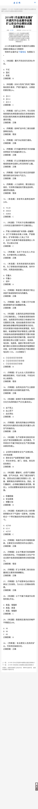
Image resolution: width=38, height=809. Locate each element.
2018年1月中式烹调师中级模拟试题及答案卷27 (21, 662)
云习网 (11, 30)
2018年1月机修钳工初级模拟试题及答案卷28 (21, 665)
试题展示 (4, 9)
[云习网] (16, 3)
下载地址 (22, 52)
